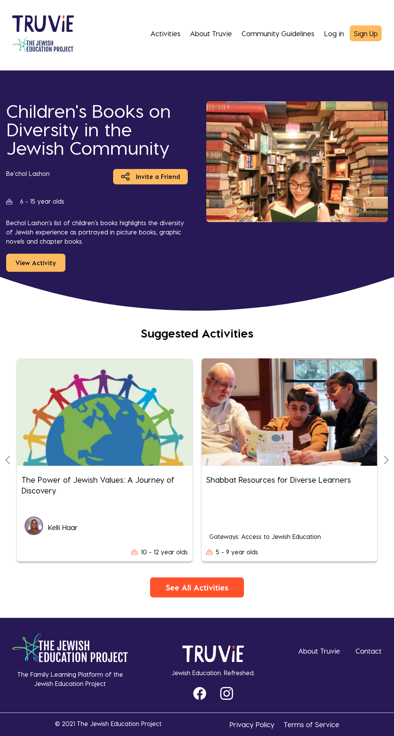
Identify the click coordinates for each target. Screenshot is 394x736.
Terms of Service (311, 724)
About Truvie (211, 33)
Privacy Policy (251, 724)
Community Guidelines (278, 33)
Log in (334, 33)
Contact (369, 651)
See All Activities (197, 587)
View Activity (35, 262)
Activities (165, 33)
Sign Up (366, 33)
